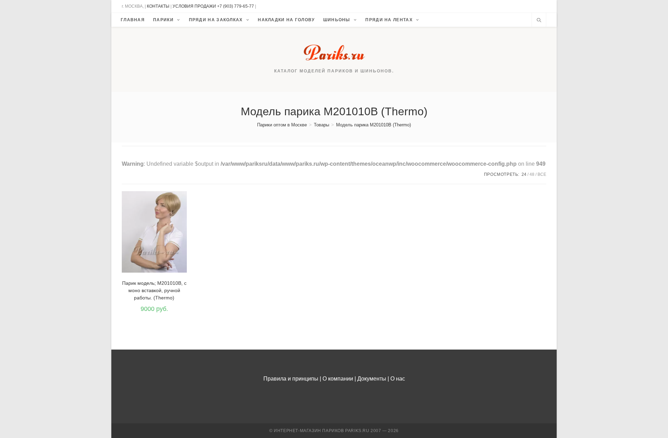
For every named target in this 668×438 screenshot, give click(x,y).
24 (524, 174)
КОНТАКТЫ (158, 6)
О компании (338, 379)
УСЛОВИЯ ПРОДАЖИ (194, 6)
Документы (371, 379)
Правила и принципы (290, 379)
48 (532, 174)
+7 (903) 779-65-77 (236, 6)
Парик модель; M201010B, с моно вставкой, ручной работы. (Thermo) (154, 290)
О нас (397, 379)
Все (542, 174)
